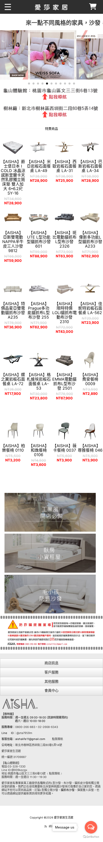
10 (69, 84)
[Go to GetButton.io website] (91, 836)
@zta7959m (24, 733)
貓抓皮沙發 (81, 783)
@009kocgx (19, 770)
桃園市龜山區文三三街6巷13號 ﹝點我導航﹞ (35, 773)
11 (74, 84)
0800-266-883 (25, 727)
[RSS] (45, 826)
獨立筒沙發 (51, 790)
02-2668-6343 (48, 727)
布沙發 (68, 783)
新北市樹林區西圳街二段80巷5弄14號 (38, 745)
